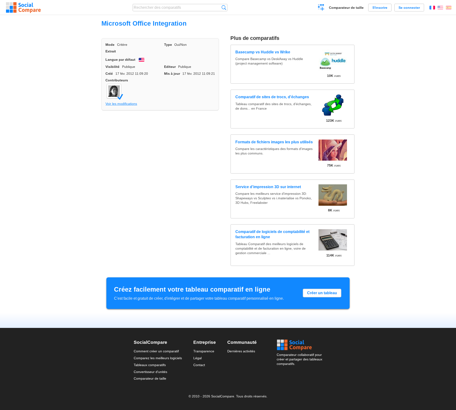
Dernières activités (241, 351)
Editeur (170, 67)
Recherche (224, 7)
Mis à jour (172, 73)
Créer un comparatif (321, 8)
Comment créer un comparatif (156, 351)
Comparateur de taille (346, 7)
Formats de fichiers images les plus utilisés (274, 142)
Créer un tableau (322, 293)
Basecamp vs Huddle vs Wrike (262, 52)
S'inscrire (379, 7)
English (440, 7)
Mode (109, 45)
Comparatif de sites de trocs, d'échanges (272, 97)
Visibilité (112, 67)
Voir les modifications (121, 104)
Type (168, 45)
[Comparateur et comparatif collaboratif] (23, 7)
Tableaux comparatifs (150, 365)
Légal (197, 358)
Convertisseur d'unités (150, 372)
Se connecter (409, 7)
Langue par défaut (120, 59)
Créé (109, 73)
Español (448, 7)
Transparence (203, 351)
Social (299, 345)
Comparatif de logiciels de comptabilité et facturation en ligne (272, 234)
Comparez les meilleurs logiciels (158, 358)
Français (432, 7)
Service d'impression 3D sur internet (268, 187)
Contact (199, 365)
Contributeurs (116, 80)
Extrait (110, 51)
